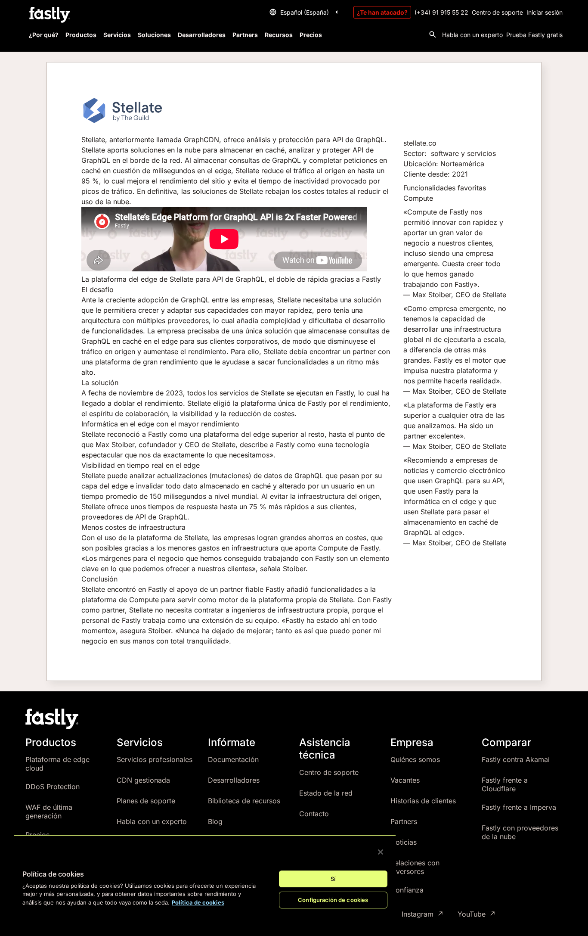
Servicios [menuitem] (117, 34)
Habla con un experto (472, 34)
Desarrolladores (234, 780)
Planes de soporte (146, 800)
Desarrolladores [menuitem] (202, 34)
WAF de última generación (48, 811)
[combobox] (305, 12)
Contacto (314, 813)
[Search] (433, 34)
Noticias (403, 842)
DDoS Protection (52, 786)
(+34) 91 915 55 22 (441, 12)
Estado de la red (326, 793)
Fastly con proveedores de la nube (520, 832)
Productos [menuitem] (80, 34)
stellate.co (419, 143)
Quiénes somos (415, 759)
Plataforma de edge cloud (57, 763)
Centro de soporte (497, 12)
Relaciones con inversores (414, 867)
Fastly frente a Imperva (519, 807)
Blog (215, 821)
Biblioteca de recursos (244, 800)
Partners (403, 821)
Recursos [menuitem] (279, 34)
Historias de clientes (423, 800)
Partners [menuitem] (245, 34)
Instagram (417, 914)
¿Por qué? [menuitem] (44, 34)
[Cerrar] (380, 852)
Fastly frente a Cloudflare (505, 784)
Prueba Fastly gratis (534, 34)
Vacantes (405, 780)
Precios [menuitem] (311, 34)
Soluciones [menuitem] (154, 34)
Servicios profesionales (154, 759)
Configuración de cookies (333, 899)
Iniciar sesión (544, 12)
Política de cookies (198, 902)
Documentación (233, 759)
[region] (205, 878)
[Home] (48, 15)
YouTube (472, 914)
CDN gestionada (143, 780)
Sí (333, 878)
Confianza (407, 890)
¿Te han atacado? (382, 12)
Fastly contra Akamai (516, 759)
